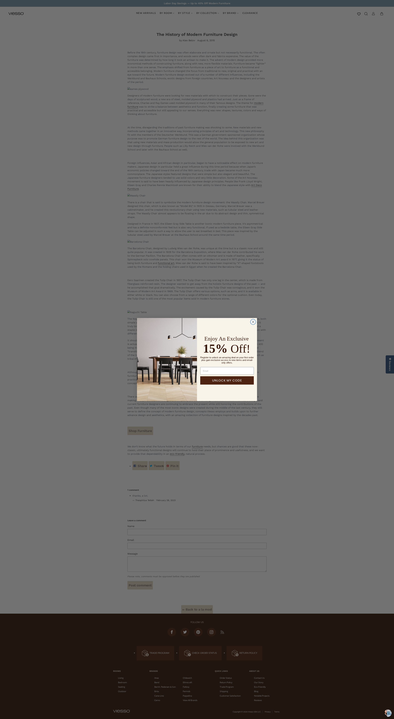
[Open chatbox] (388, 713)
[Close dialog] (253, 322)
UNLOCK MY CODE (227, 380)
